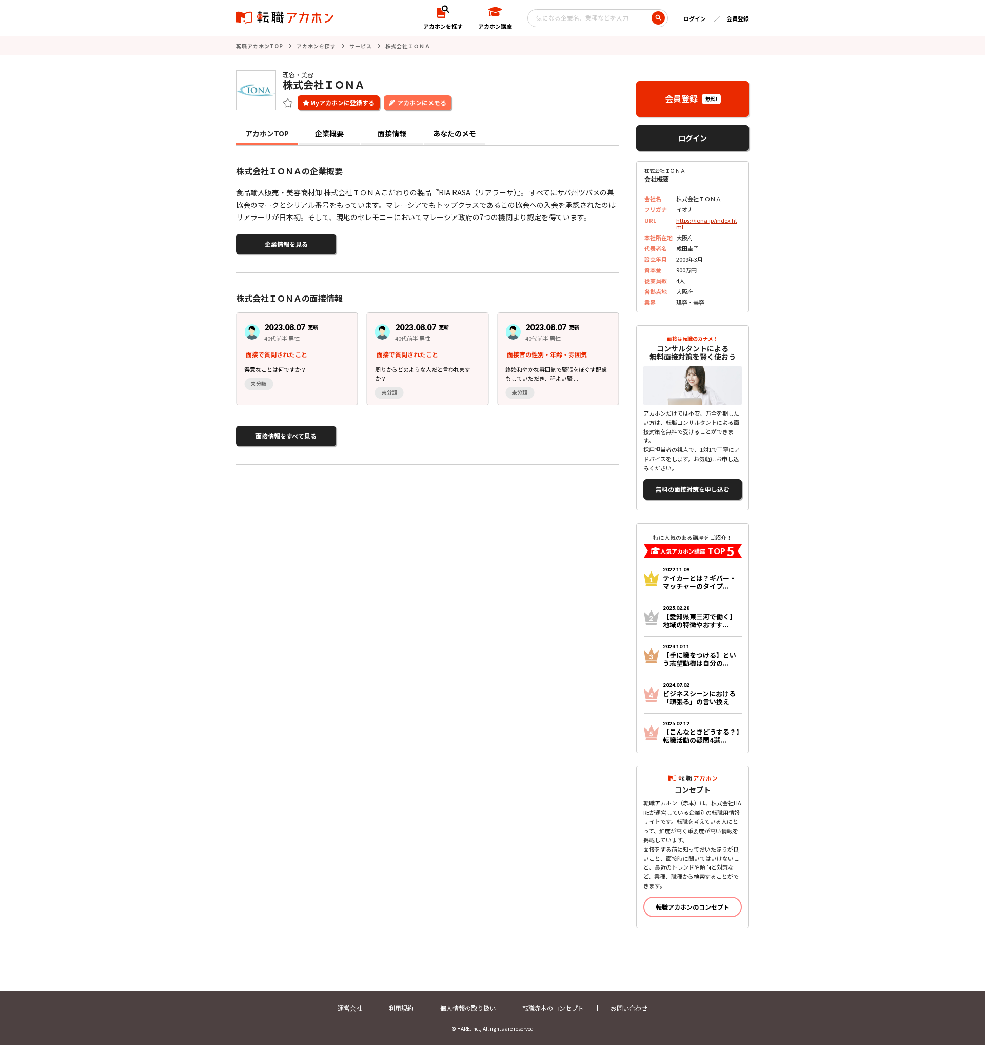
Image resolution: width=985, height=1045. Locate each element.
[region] (431, 359)
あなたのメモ (454, 133)
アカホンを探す (316, 46)
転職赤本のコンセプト (553, 1007)
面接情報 (392, 133)
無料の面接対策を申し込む (693, 489)
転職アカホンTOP (259, 46)
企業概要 (329, 133)
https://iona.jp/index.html (706, 223)
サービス (360, 46)
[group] (297, 358)
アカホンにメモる (421, 102)
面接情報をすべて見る (286, 435)
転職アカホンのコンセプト (693, 906)
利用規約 (401, 1007)
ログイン (694, 18)
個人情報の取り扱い (468, 1007)
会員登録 (737, 18)
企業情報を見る (286, 244)
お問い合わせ (628, 1007)
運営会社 (350, 1007)
